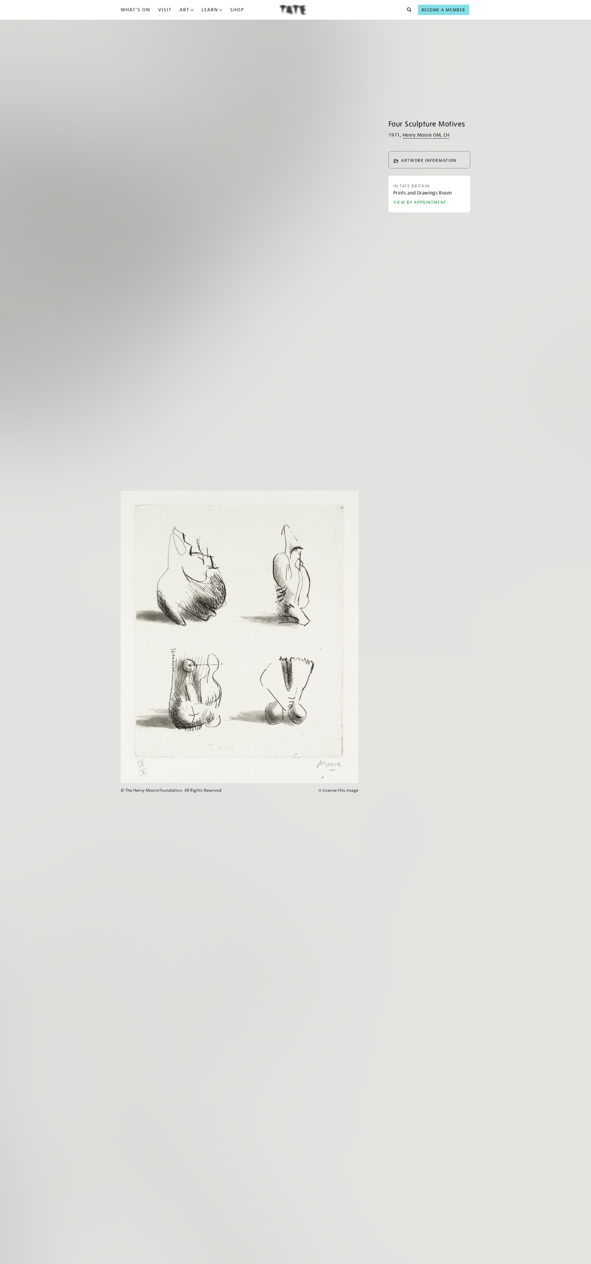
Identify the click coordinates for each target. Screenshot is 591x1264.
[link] (217, 790)
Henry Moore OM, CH (426, 135)
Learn (210, 10)
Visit (165, 10)
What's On (135, 10)
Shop (237, 10)
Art (184, 10)
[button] (407, 10)
